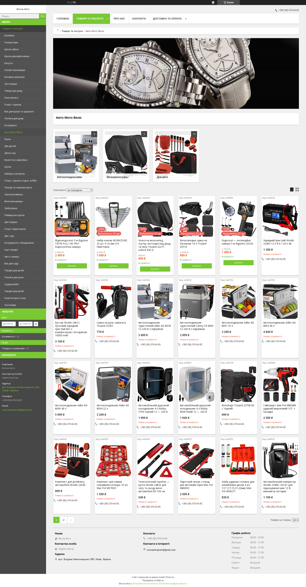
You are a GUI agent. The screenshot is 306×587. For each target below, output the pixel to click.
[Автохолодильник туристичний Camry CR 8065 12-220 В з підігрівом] (196, 301)
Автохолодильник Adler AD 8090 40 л (71, 407)
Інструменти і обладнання (19, 242)
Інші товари (11, 249)
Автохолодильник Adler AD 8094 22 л (113, 407)
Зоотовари (10, 83)
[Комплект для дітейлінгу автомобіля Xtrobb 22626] (71, 460)
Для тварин (10, 222)
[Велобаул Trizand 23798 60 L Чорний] (238, 384)
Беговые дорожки (14, 76)
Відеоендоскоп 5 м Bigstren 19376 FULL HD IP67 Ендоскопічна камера (71, 243)
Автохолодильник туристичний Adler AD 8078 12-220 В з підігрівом (154, 326)
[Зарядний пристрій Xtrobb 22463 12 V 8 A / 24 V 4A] (280, 219)
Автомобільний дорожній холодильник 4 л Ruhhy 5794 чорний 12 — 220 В (153, 408)
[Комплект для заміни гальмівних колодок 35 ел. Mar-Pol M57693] (113, 460)
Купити (72, 265)
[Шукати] (42, 16)
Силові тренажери (14, 70)
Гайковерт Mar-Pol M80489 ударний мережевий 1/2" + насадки (279, 408)
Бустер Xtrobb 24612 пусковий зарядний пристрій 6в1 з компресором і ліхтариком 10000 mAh (71, 329)
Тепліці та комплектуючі (18, 187)
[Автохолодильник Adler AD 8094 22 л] (113, 384)
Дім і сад (9, 235)
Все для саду (11, 263)
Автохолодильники (69, 177)
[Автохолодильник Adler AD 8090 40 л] (71, 384)
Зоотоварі (10, 305)
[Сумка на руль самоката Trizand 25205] (113, 301)
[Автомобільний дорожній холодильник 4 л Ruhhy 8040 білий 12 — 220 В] (196, 384)
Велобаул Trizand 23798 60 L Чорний (238, 407)
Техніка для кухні (14, 277)
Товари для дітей (14, 270)
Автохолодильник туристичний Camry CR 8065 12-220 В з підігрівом (197, 326)
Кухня (7, 166)
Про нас (119, 18)
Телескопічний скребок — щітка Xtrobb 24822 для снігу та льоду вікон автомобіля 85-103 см (154, 486)
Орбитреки (10, 208)
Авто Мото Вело (13, 132)
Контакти (139, 18)
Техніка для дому (14, 118)
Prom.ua (170, 577)
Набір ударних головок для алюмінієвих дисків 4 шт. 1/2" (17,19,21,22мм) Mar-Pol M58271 (238, 486)
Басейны (9, 35)
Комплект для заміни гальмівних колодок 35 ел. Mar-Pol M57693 (112, 485)
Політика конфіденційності (173, 583)
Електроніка (11, 97)
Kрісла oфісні (11, 49)
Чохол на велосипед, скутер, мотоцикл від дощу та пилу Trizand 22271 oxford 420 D (154, 245)
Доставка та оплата (167, 18)
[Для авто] (176, 156)
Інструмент (10, 125)
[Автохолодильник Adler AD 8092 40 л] (280, 301)
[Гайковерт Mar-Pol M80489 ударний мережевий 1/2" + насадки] (280, 384)
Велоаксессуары (117, 177)
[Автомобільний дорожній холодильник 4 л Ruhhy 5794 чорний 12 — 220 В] (155, 384)
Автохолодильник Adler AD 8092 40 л (279, 324)
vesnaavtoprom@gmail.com (17, 409)
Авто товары (11, 256)
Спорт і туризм (12, 104)
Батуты (8, 63)
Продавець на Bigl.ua (153, 580)
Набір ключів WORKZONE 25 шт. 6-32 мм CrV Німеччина (112, 243)
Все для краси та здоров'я (19, 111)
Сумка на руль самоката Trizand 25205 (111, 324)
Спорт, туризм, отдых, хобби (20, 180)
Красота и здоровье (15, 159)
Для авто (162, 177)
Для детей (10, 146)
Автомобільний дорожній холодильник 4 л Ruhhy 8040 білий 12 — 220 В (195, 408)
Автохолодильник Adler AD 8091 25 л (238, 324)
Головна (63, 18)
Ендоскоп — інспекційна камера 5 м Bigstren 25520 (237, 242)
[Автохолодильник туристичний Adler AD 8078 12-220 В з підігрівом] (155, 301)
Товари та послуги (12, 28)
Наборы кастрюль (14, 173)
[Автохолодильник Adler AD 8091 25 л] (238, 301)
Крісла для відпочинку (16, 56)
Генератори (11, 42)
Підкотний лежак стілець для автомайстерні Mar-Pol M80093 (196, 485)
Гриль (7, 139)
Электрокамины (13, 194)
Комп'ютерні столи (15, 298)
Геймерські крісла (14, 215)
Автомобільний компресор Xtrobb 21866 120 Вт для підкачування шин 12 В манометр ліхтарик (279, 486)
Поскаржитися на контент (145, 583)
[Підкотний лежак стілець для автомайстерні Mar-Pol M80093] (196, 460)
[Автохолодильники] (76, 156)
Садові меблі (11, 284)
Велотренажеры (13, 201)
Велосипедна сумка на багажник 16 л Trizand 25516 (193, 243)
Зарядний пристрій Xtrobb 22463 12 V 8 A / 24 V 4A (278, 242)
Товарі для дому (13, 90)
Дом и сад (9, 153)
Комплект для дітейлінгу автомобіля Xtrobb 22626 (70, 483)
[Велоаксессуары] (126, 156)
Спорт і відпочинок (15, 229)
